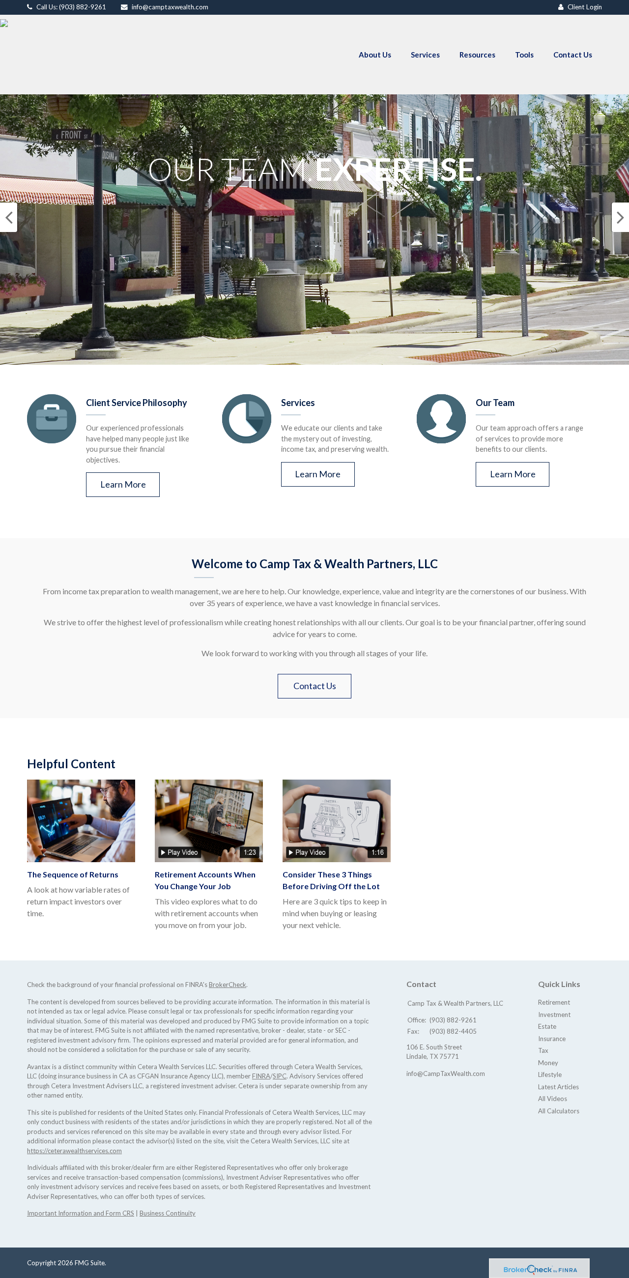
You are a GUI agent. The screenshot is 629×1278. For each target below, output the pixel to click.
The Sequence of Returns (72, 874)
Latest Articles (558, 1087)
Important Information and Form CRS (80, 1213)
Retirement (554, 1002)
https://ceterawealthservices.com (74, 1151)
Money (548, 1063)
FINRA (261, 1076)
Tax (543, 1050)
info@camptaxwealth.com (170, 7)
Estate (547, 1026)
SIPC (279, 1076)
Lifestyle (550, 1074)
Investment (554, 1014)
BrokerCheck (227, 984)
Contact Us (314, 685)
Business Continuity (168, 1213)
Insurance (552, 1039)
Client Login (585, 7)
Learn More (123, 484)
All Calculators (558, 1111)
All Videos (552, 1099)
